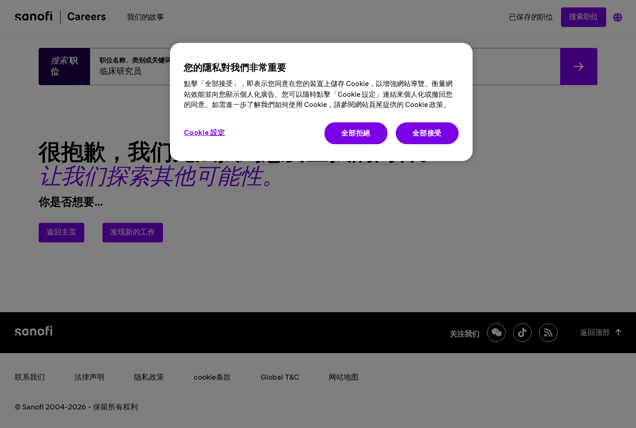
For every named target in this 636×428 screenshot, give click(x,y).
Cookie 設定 (204, 132)
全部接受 (427, 133)
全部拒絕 (356, 133)
